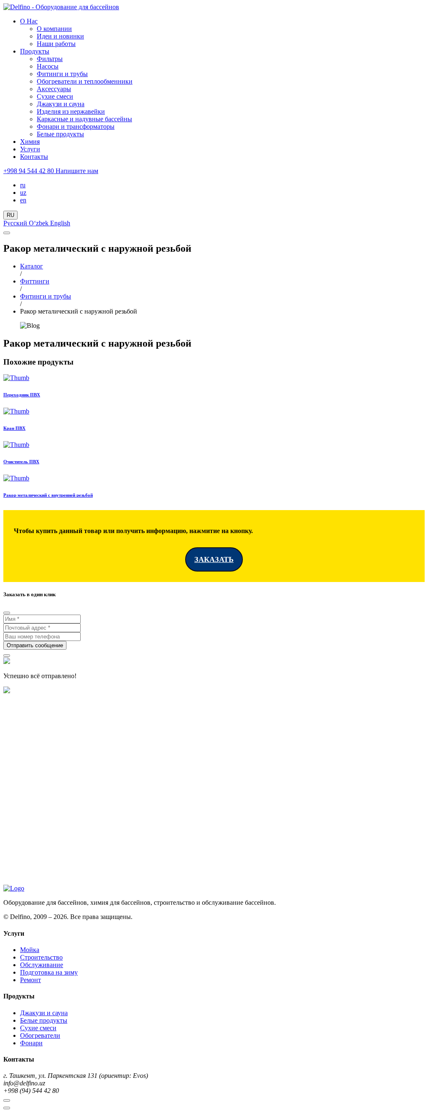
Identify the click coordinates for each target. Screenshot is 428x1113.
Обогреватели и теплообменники (84, 81)
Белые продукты (60, 134)
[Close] (6, 613)
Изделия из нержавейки (71, 111)
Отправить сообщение (35, 645)
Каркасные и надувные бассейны (84, 119)
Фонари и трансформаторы (76, 126)
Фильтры (50, 58)
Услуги (30, 149)
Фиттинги (34, 281)
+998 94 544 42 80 (29, 170)
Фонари (31, 1043)
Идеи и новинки (60, 36)
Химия (30, 141)
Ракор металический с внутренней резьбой (48, 495)
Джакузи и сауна (60, 103)
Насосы (48, 66)
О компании (54, 28)
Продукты (34, 51)
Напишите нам (77, 170)
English (60, 223)
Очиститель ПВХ (21, 461)
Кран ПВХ (14, 428)
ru (22, 185)
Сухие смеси (55, 96)
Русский (16, 223)
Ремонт (30, 979)
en (23, 200)
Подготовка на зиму (49, 972)
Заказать (214, 559)
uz (23, 192)
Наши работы (56, 43)
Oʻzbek (39, 223)
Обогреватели (40, 1035)
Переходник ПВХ (21, 394)
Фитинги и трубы (62, 73)
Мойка (29, 949)
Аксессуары (54, 88)
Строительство (41, 957)
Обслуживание (41, 964)
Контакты (34, 156)
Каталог (31, 266)
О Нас (29, 21)
